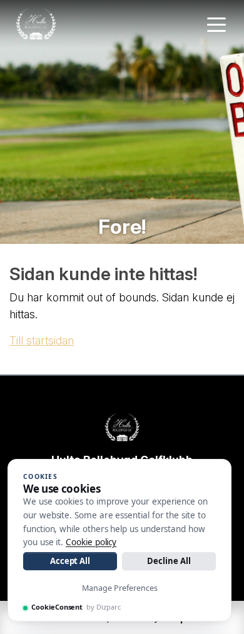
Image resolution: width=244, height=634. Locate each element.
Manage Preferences (120, 588)
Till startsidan (41, 340)
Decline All (168, 560)
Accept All (70, 560)
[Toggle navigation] (216, 23)
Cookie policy (91, 542)
